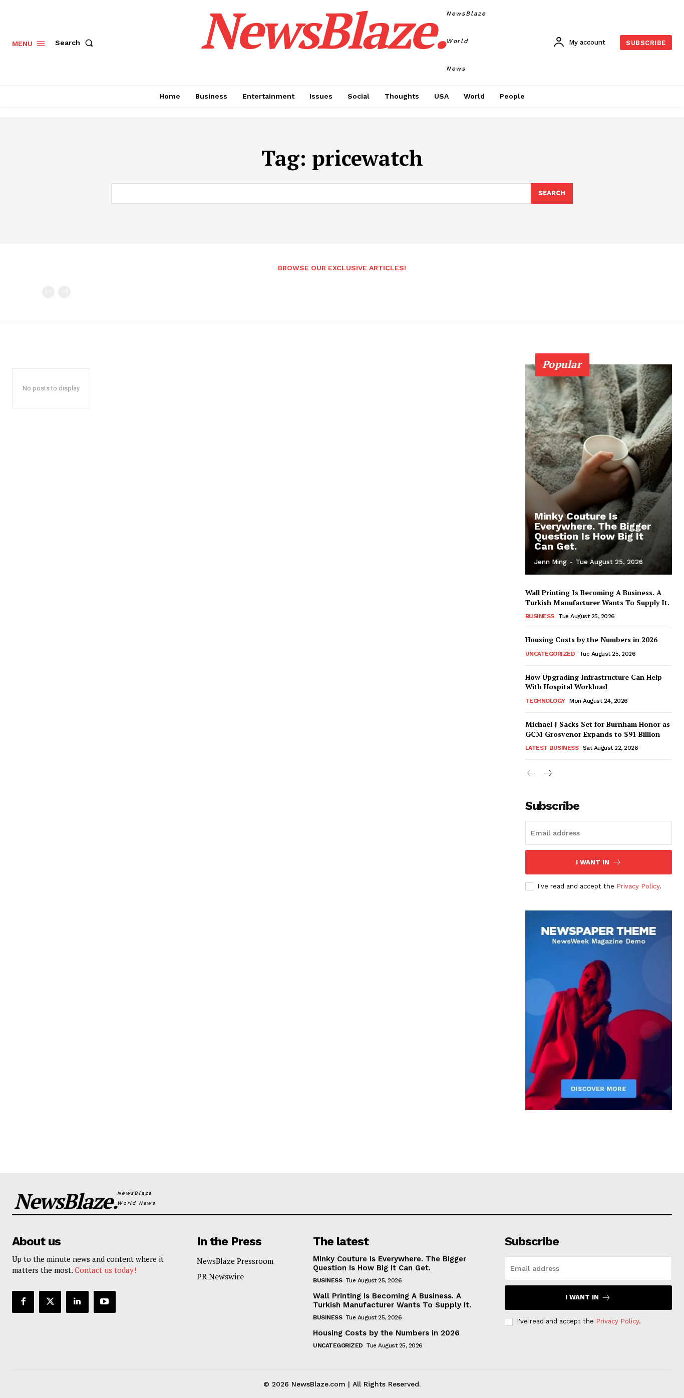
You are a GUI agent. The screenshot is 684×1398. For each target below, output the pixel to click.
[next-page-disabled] (64, 292)
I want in (592, 862)
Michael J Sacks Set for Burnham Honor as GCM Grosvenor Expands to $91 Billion (597, 729)
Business (539, 616)
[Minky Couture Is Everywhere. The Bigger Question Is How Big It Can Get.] (598, 469)
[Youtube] (105, 1302)
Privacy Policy (637, 886)
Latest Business (552, 747)
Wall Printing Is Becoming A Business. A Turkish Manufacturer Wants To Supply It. (597, 597)
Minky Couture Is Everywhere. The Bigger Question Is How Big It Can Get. (592, 531)
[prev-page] (48, 292)
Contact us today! (105, 1270)
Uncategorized (550, 653)
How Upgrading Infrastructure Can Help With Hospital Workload (593, 682)
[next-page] (547, 773)
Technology (545, 700)
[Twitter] (50, 1302)
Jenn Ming (550, 562)
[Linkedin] (77, 1302)
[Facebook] (23, 1302)
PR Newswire (220, 1276)
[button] (76, 42)
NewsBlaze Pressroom (235, 1261)
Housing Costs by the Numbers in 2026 (591, 639)
